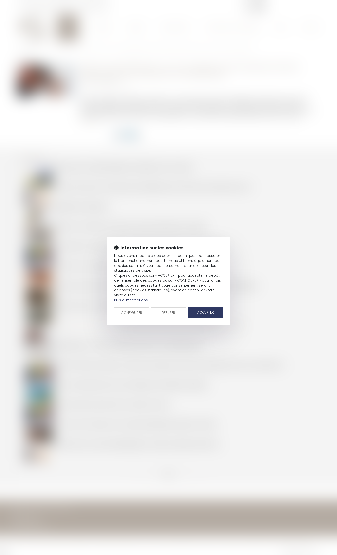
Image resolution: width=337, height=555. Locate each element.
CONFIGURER (131, 312)
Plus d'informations (131, 300)
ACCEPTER (205, 312)
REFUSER (168, 312)
